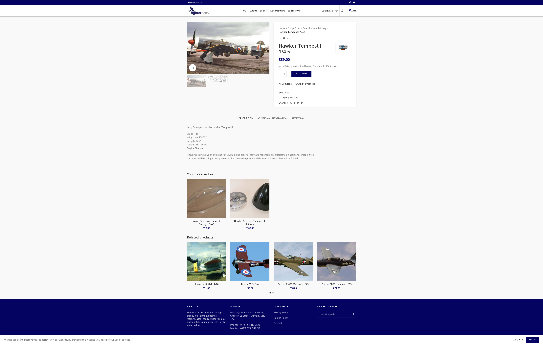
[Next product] (287, 38)
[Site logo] (199, 10)
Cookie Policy (281, 317)
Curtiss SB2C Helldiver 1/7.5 (337, 284)
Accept (532, 339)
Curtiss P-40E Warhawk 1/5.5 (293, 284)
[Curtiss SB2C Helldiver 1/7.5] (336, 261)
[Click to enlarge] (192, 67)
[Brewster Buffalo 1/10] (206, 261)
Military (322, 28)
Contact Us (279, 323)
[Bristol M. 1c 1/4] (249, 261)
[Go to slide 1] (270, 293)
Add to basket (301, 73)
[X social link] (291, 103)
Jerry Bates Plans (306, 28)
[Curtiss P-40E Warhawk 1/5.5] (293, 261)
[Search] (342, 11)
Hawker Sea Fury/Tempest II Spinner (249, 222)
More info (518, 339)
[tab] (246, 117)
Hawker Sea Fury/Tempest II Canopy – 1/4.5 (206, 222)
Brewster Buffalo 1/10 (206, 284)
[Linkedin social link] (298, 103)
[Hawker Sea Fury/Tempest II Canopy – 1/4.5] (206, 198)
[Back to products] (283, 38)
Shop (291, 28)
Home (282, 28)
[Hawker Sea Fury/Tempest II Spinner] (249, 198)
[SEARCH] (353, 314)
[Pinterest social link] (294, 103)
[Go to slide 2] (273, 293)
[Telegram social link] (302, 103)
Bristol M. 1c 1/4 (250, 284)
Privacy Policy (281, 312)
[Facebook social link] (350, 2)
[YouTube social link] (354, 2)
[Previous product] (280, 38)
